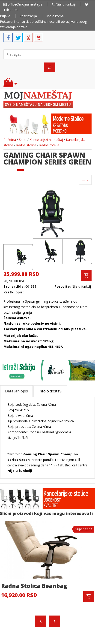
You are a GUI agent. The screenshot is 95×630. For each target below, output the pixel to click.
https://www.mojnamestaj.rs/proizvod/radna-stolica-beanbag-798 (88, 596)
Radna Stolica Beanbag (34, 586)
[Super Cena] (41, 549)
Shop (23, 139)
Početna (9, 139)
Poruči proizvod (86, 275)
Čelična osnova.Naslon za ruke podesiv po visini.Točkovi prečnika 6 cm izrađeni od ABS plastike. (44, 323)
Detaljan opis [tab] (16, 391)
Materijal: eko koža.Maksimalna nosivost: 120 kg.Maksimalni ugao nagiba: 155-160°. (33, 341)
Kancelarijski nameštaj (46, 139)
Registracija (28, 16)
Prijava (5, 16)
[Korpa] (10, 84)
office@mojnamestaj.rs (25, 4)
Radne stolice (26, 145)
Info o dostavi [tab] (50, 391)
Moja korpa (55, 16)
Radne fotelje (49, 145)
